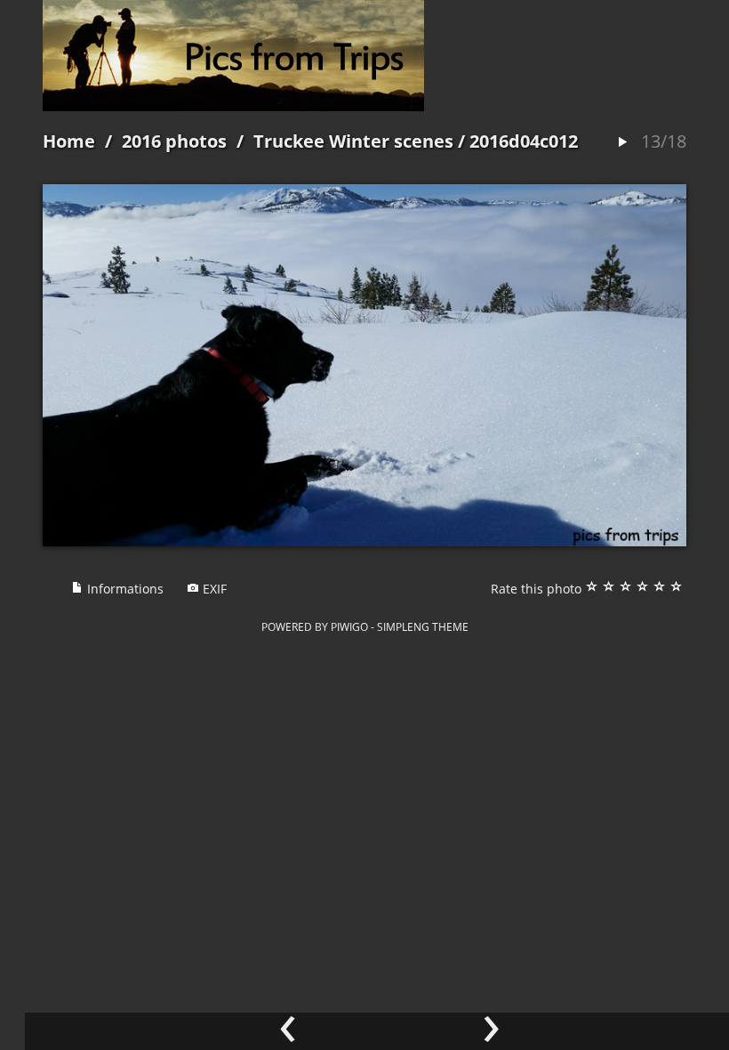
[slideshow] (622, 142)
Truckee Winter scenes (353, 141)
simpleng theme (423, 626)
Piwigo (349, 626)
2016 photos (174, 141)
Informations (124, 588)
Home (69, 141)
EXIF (213, 588)
